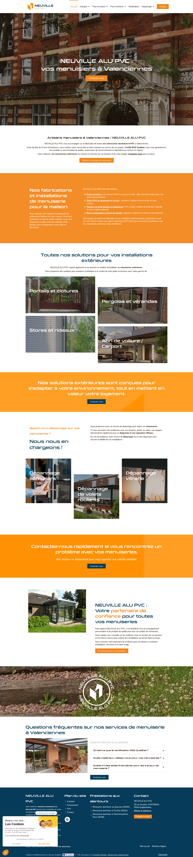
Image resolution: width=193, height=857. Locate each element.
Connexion (162, 854)
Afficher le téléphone (142, 811)
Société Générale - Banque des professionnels (111, 855)
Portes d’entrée (94, 194)
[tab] (128, 750)
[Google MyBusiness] (67, 819)
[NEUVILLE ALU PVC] (40, 10)
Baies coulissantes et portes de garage (104, 213)
